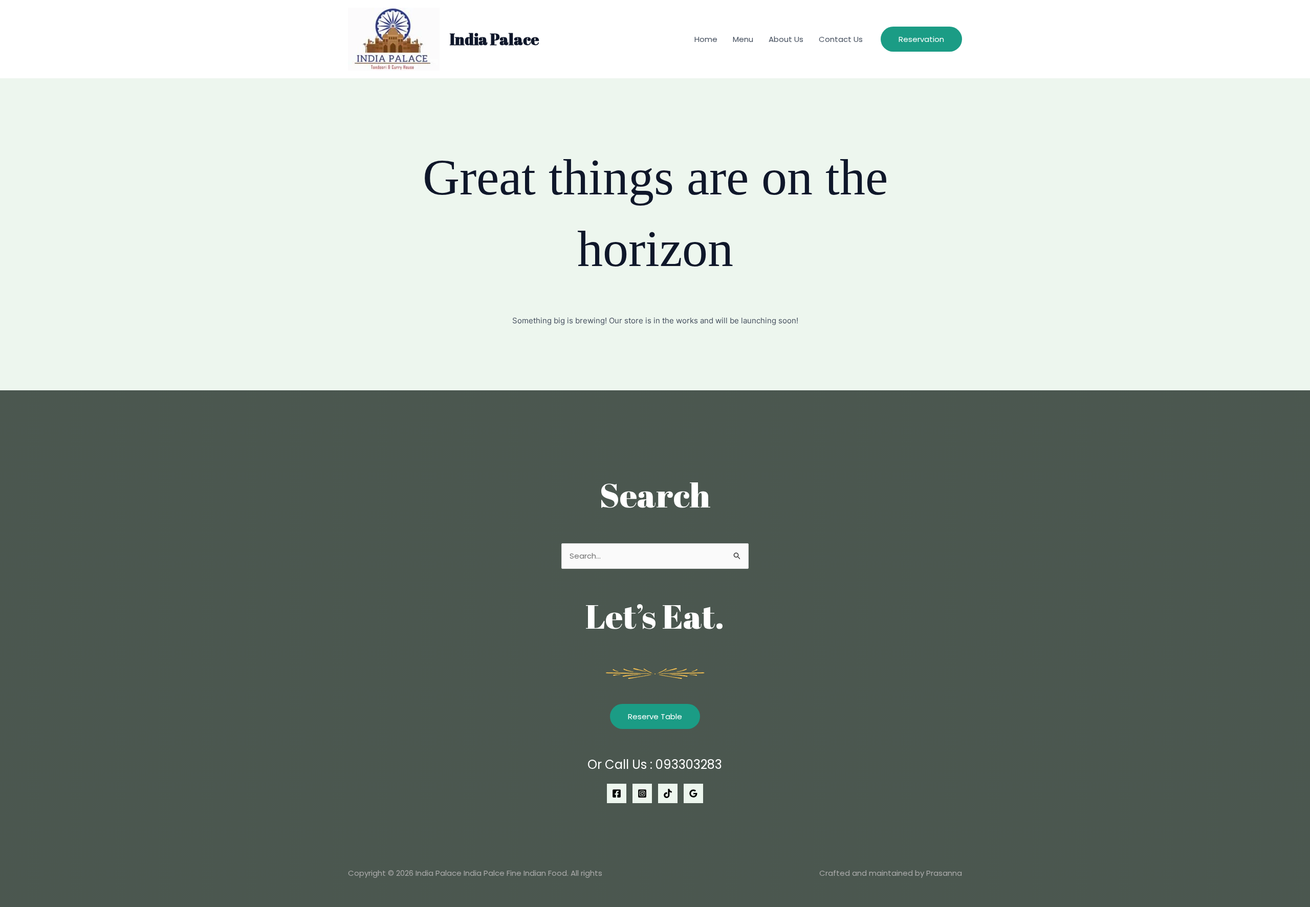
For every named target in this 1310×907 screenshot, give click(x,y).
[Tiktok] (668, 793)
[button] (921, 39)
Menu (743, 39)
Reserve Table (655, 716)
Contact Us (841, 39)
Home (705, 39)
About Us (786, 39)
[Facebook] (616, 793)
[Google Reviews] (693, 793)
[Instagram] (642, 793)
